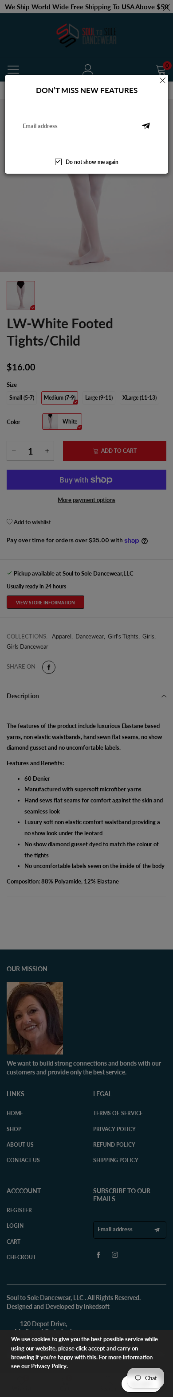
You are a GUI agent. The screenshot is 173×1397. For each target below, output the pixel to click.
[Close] (162, 80)
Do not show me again (92, 162)
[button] (146, 126)
